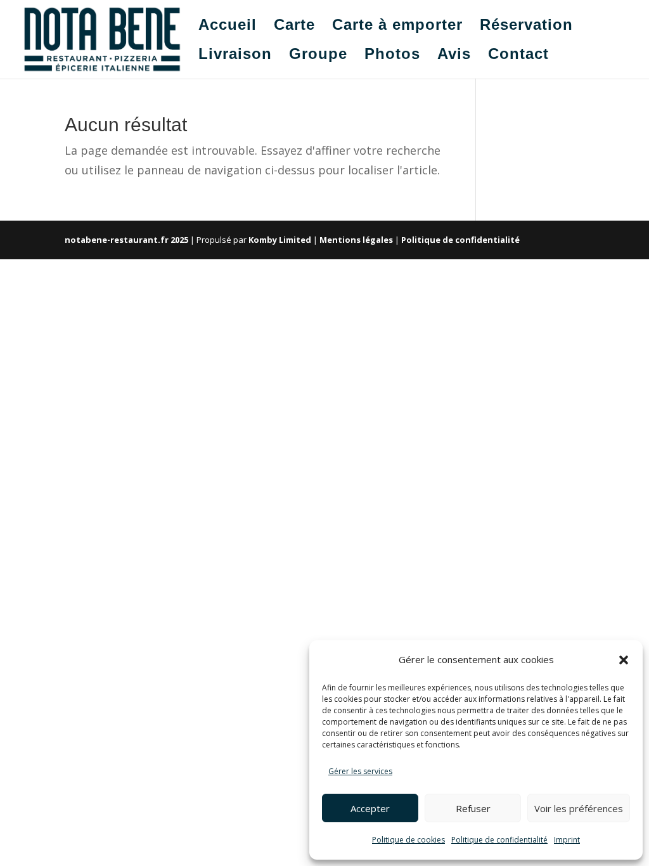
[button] (623, 660)
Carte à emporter (397, 26)
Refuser (473, 808)
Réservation (526, 26)
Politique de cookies (408, 839)
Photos (392, 55)
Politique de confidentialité (499, 839)
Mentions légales (356, 239)
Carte (294, 26)
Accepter (370, 808)
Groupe (318, 55)
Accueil (227, 26)
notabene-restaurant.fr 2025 (126, 239)
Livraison (235, 55)
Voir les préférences (578, 808)
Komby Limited (279, 239)
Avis (454, 55)
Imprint (567, 839)
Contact (518, 55)
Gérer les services (360, 771)
